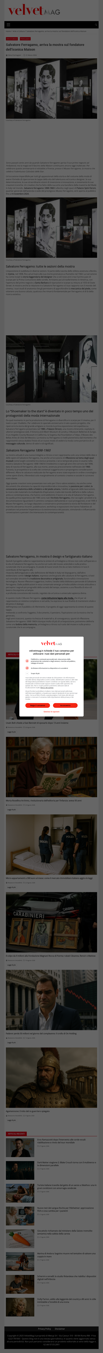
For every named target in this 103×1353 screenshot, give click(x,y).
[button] (51, 673)
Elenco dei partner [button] (47, 688)
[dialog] (51, 677)
